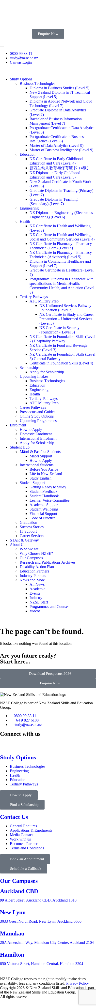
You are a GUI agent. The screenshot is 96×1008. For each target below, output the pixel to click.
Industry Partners (33, 575)
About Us (17, 544)
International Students (36, 465)
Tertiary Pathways (34, 297)
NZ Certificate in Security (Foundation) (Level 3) (59, 330)
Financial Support (43, 514)
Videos (35, 611)
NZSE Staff (39, 602)
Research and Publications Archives (47, 562)
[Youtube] (78, 743)
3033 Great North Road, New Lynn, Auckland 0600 (40, 921)
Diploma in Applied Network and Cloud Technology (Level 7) (61, 103)
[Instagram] (30, 743)
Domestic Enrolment (36, 434)
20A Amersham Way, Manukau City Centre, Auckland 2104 (47, 942)
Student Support (32, 483)
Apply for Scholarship (47, 372)
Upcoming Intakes (34, 376)
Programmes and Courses (49, 606)
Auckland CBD (19, 891)
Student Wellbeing (44, 509)
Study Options (21, 79)
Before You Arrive (44, 469)
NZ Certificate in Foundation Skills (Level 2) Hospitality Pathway (62, 338)
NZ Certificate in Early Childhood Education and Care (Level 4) (56, 161)
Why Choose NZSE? (36, 553)
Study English (40, 478)
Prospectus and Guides (37, 412)
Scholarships (29, 367)
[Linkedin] (54, 743)
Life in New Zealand (46, 474)
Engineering (29, 208)
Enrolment (18, 425)
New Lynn (13, 912)
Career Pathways (33, 407)
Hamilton (12, 954)
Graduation (28, 522)
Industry (36, 598)
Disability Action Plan (37, 567)
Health (25, 221)
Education (27, 154)
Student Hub (20, 447)
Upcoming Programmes (38, 421)
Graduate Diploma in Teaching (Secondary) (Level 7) (54, 201)
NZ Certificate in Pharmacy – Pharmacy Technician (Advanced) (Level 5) (61, 254)
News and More (32, 580)
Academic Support (44, 505)
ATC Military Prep (44, 301)
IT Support (28, 531)
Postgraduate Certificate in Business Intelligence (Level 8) (57, 139)
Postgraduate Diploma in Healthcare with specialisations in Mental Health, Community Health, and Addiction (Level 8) (62, 285)
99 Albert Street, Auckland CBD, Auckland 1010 (38, 900)
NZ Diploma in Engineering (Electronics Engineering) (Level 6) (61, 215)
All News (37, 584)
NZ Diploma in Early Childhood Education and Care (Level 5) (55, 175)
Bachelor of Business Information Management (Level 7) (56, 121)
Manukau (12, 933)
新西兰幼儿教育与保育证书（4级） (60, 168)
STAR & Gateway (24, 540)
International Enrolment (38, 438)
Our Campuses (31, 558)
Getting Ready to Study (48, 487)
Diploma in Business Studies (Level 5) (59, 88)
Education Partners (34, 571)
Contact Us (14, 817)
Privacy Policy (77, 983)
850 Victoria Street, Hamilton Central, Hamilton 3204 (41, 964)
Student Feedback (43, 491)
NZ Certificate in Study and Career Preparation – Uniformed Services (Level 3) (66, 318)
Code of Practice (42, 518)
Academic (37, 589)
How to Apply (31, 429)
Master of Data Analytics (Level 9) (56, 145)
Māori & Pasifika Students (40, 452)
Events (35, 593)
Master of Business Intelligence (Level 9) (61, 150)
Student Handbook (44, 496)
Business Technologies (37, 83)
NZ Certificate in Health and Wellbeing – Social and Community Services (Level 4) (62, 237)
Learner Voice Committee (49, 500)
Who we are (29, 549)
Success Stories (32, 527)
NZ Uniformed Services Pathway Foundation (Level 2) (65, 307)
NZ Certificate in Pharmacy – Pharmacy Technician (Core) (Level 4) (61, 245)
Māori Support (41, 456)
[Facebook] (6, 743)
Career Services (32, 536)
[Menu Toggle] (2, 46)
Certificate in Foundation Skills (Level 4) (61, 363)
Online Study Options (37, 416)
